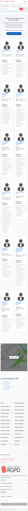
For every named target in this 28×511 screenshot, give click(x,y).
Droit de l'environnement (19, 406)
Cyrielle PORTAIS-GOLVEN (5, 303)
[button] (27, 1)
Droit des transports (20, 163)
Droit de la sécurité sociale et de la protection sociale (19, 416)
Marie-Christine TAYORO (6, 192)
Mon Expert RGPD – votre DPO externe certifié (10, 475)
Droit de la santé (20, 113)
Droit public (5, 231)
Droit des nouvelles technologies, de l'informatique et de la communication (5, 427)
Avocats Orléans (6, 387)
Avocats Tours (6, 389)
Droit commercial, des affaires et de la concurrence (7, 65)
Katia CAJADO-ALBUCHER (20, 142)
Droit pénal (5, 74)
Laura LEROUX (20, 50)
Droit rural (17, 444)
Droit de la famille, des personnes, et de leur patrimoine (21, 65)
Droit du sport (18, 434)
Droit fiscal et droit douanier (19, 437)
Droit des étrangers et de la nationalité (7, 216)
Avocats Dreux (6, 384)
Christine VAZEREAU (5, 249)
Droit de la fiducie (5, 413)
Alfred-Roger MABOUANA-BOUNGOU (19, 250)
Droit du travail (19, 171)
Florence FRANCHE (18, 94)
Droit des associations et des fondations (5, 420)
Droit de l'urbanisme (5, 409)
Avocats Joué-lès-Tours (8, 386)
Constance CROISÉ (5, 142)
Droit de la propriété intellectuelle (19, 413)
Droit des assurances (20, 115)
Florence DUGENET (19, 302)
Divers (2, 403)
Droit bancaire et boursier (6, 264)
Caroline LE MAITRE (5, 94)
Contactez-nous (4, 492)
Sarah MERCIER (6, 50)
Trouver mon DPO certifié (14, 33)
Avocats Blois (6, 381)
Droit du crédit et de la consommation (7, 69)
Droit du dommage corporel (20, 72)
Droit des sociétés (6, 117)
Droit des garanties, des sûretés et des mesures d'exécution (6, 114)
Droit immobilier (6, 71)
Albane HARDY (20, 192)
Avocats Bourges (6, 383)
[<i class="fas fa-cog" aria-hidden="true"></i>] (25, 9)
